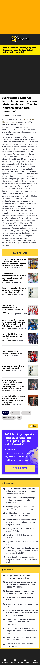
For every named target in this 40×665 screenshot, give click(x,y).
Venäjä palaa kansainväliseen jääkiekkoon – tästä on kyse (12, 308)
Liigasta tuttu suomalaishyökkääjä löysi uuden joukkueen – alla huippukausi (14, 276)
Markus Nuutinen (8, 294)
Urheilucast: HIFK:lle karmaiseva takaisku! (12, 352)
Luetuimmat (9, 570)
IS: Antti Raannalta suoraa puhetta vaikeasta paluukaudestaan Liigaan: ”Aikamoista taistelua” (14, 262)
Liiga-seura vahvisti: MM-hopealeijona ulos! (13, 367)
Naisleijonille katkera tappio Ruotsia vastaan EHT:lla (12, 336)
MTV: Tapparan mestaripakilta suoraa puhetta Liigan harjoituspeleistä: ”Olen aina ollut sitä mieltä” (13, 384)
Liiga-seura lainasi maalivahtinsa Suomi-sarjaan (19, 644)
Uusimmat (9, 483)
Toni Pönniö (6, 116)
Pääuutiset (26, 413)
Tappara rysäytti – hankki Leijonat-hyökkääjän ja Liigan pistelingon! (14, 290)
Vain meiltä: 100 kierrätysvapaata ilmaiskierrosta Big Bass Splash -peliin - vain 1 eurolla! (19, 49)
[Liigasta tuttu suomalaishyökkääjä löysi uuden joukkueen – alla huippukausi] (33, 278)
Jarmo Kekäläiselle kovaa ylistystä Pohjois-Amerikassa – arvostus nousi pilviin (13, 399)
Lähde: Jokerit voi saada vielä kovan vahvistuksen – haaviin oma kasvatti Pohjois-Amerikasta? (13, 323)
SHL (19, 417)
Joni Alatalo (6, 268)
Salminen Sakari (8, 417)
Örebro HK (15, 413)
